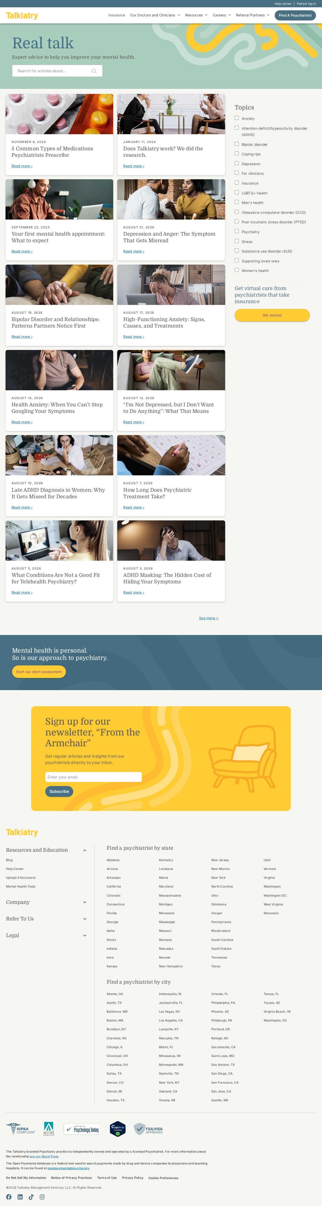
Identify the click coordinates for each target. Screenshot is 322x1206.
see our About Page (44, 1156)
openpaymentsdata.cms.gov (68, 1168)
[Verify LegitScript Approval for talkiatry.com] (118, 1128)
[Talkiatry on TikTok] (31, 1197)
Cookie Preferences (163, 1178)
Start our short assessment (39, 671)
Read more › (22, 166)
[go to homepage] (22, 15)
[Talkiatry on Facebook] (9, 1197)
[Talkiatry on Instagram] (42, 1197)
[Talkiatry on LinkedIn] (20, 1197)
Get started (272, 315)
